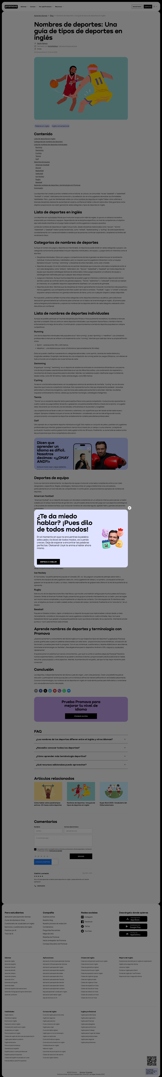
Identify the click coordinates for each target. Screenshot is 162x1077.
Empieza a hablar (48, 562)
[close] (129, 508)
